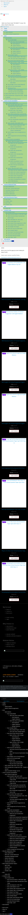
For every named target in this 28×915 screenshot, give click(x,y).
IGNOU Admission (9, 192)
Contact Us (18, 257)
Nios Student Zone (10, 212)
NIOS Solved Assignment (11, 102)
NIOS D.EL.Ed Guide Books (14, 86)
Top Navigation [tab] (20, 701)
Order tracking (10, 617)
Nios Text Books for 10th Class (15, 219)
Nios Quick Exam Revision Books (16, 60)
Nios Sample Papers (13, 55)
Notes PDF (7, 208)
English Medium (17, 45)
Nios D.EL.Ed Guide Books (14, 234)
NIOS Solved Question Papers (10, 197)
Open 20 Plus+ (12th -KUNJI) (17, 69)
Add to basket (14, 307)
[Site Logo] (5, 13)
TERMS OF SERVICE (11, 643)
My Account (6, 3)
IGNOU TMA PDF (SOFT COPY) (15, 168)
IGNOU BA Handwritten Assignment (18, 819)
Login (7, 619)
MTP (5, 206)
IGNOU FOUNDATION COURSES (18, 179)
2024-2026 (10, 241)
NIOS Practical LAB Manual (14, 75)
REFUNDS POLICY (10, 646)
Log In (5, 6)
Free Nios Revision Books (14, 235)
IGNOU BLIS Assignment (16, 177)
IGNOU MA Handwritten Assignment (19, 817)
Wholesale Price (12, 88)
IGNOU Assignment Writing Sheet (16, 182)
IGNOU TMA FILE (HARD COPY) (15, 141)
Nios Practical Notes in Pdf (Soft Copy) (17, 214)
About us (8, 609)
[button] (2, 12)
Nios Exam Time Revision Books (15, 232)
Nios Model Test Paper (13, 226)
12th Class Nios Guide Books (17, 47)
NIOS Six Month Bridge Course (13, 99)
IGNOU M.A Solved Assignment (18, 172)
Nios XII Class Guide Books (16, 92)
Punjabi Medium (17, 68)
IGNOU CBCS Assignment (16, 175)
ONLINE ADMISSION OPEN (10, 184)
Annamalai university (10, 195)
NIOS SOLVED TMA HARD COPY (15, 123)
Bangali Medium (17, 53)
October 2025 (8, 204)
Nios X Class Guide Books (16, 90)
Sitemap (13, 257)
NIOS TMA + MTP (12, 237)
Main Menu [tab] (6, 701)
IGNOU (5, 30)
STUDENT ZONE (7, 210)
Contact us (9, 611)
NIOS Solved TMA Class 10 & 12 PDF (14, 93)
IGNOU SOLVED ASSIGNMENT (12, 139)
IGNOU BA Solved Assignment (17, 174)
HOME (5, 28)
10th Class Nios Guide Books (17, 42)
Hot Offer (5, 241)
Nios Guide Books (12, 40)
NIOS (5, 36)
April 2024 (7, 199)
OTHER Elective (14, 181)
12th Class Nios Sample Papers (18, 58)
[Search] (25, 698)
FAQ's (10, 257)
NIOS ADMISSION (9, 186)
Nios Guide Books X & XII (14, 221)
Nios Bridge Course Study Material (16, 84)
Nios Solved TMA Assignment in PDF (17, 223)
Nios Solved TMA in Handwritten (16, 225)
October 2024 (8, 201)
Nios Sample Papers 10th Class (18, 57)
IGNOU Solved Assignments (12, 34)
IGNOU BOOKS (9, 32)
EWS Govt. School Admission (12, 188)
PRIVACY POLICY (10, 644)
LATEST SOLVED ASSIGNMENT (10, 100)
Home (2, 257)
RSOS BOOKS (7, 239)
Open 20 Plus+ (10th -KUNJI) (17, 62)
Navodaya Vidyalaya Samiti (12, 190)
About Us (6, 4)
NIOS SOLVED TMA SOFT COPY (15, 104)
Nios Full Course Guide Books (15, 228)
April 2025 (7, 203)
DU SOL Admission (10, 193)
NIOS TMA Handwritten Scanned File (17, 114)
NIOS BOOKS (8, 38)
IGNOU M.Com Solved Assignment (18, 170)
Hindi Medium (16, 44)
